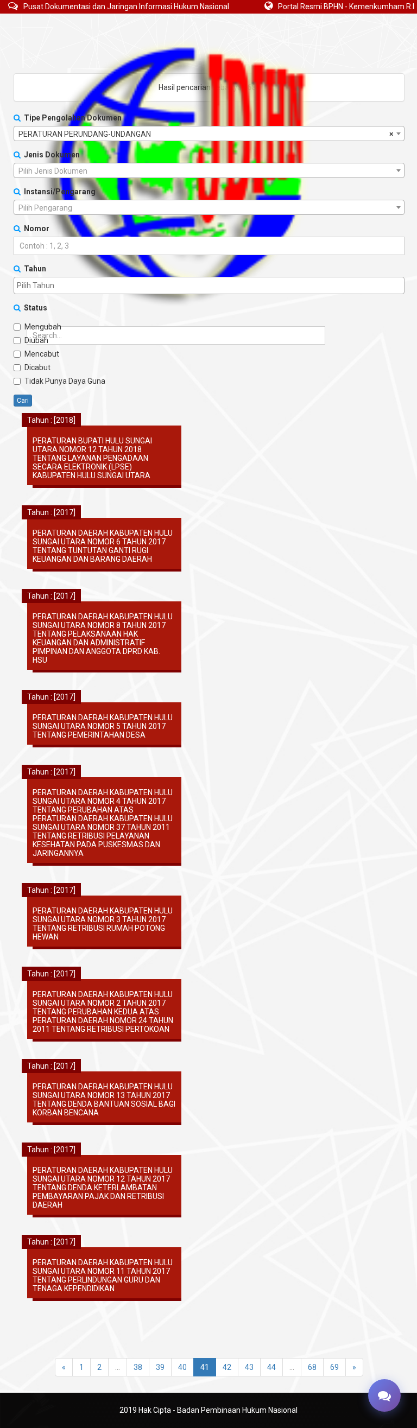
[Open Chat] (384, 1395)
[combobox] (209, 133)
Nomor (35, 228)
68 (312, 1367)
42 (227, 1367)
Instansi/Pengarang (58, 191)
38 (138, 1367)
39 (160, 1367)
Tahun (33, 268)
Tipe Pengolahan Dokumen (71, 117)
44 (271, 1367)
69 (334, 1367)
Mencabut (41, 354)
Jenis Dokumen (50, 154)
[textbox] (209, 171)
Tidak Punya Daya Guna (64, 381)
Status (34, 307)
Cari (23, 400)
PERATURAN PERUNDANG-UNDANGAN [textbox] (205, 134)
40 (182, 1367)
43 (249, 1367)
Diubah (36, 340)
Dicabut (37, 367)
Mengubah (42, 326)
